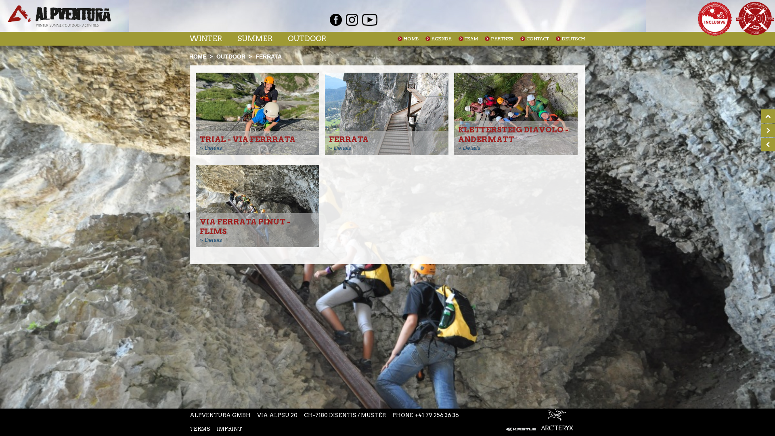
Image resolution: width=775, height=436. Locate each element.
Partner (502, 39)
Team (471, 39)
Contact (537, 39)
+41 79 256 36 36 (437, 415)
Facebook (336, 20)
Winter (205, 38)
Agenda (441, 39)
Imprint (229, 429)
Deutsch (573, 39)
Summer (254, 38)
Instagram (352, 20)
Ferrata (269, 56)
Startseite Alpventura (59, 16)
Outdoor (307, 38)
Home (411, 39)
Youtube (369, 20)
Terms (200, 429)
